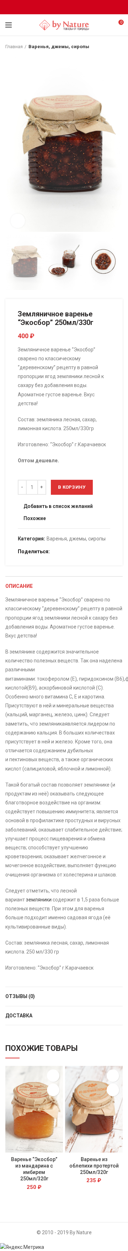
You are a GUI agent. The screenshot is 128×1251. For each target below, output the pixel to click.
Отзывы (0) (20, 996)
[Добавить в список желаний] (53, 1075)
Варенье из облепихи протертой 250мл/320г (94, 1165)
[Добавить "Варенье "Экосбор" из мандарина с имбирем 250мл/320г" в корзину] (53, 1090)
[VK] (73, 7)
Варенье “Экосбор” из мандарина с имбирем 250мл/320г (34, 1169)
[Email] (64, 7)
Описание (19, 586)
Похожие (34, 518)
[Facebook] (55, 7)
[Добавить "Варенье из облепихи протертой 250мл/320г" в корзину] (113, 1090)
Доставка (18, 1015)
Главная (14, 46)
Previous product (104, 46)
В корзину (72, 487)
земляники (39, 899)
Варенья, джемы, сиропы (58, 46)
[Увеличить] (18, 221)
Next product (119, 46)
